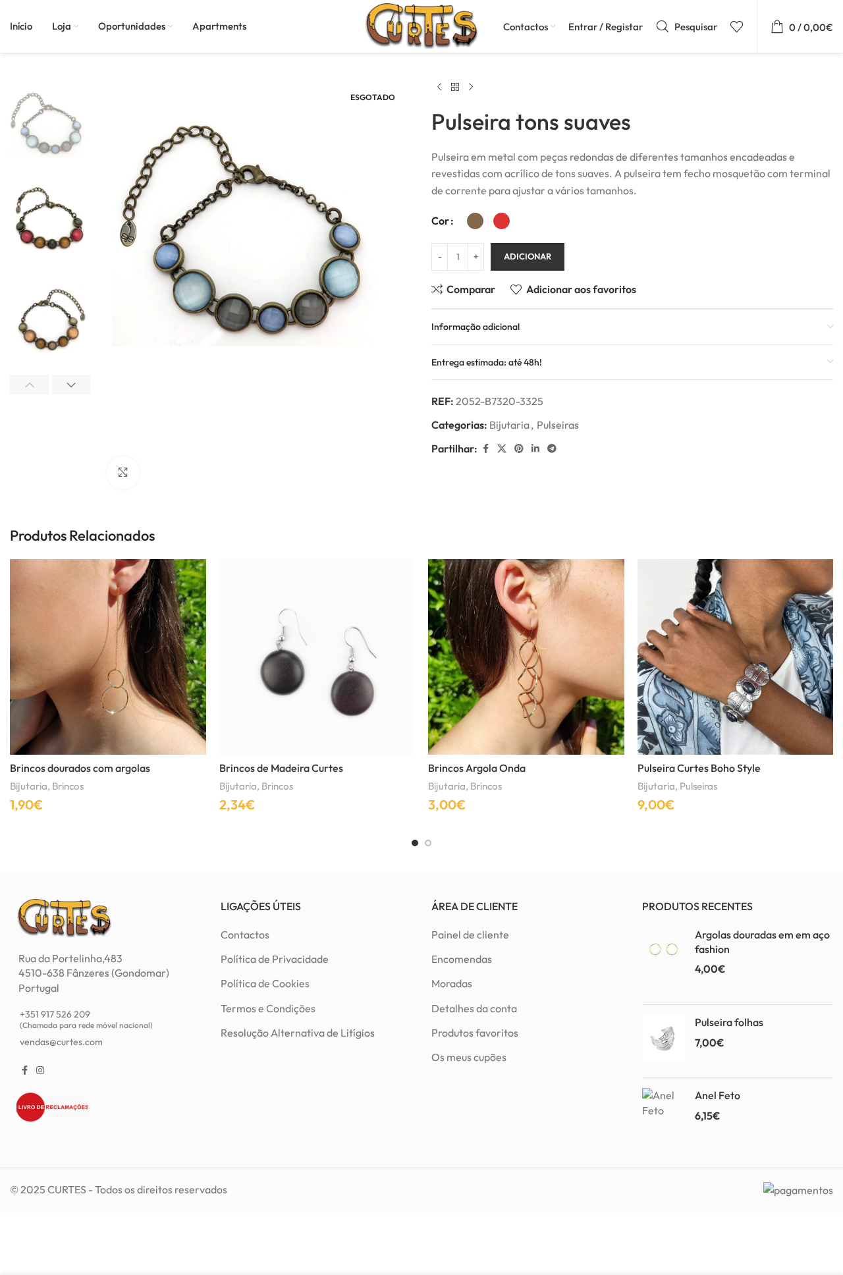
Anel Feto (717, 1095)
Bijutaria (509, 424)
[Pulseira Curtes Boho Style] (736, 657)
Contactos (245, 934)
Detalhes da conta (474, 1008)
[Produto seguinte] (471, 87)
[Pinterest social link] (519, 449)
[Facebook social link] (485, 449)
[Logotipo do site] (421, 25)
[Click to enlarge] (123, 472)
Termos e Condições (268, 1008)
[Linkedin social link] (535, 449)
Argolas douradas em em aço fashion (762, 942)
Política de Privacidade (275, 958)
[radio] (475, 221)
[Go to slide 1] (415, 843)
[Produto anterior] (439, 87)
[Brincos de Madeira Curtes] (317, 657)
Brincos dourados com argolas (80, 767)
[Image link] (64, 916)
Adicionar (527, 256)
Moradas (451, 983)
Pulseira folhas (729, 1022)
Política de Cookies (265, 983)
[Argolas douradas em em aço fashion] (663, 961)
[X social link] (501, 449)
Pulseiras (558, 424)
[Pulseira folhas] (663, 1041)
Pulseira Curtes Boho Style (699, 767)
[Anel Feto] (663, 1114)
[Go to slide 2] (428, 843)
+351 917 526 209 (86, 1018)
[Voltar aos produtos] (455, 87)
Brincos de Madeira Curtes (281, 767)
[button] (29, 384)
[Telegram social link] (551, 449)
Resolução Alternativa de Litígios (298, 1032)
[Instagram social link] (40, 1070)
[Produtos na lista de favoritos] (737, 26)
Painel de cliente (470, 934)
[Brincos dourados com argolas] (108, 657)
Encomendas (461, 958)
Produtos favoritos (474, 1032)
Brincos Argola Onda (477, 767)
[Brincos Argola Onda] (526, 657)
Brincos (68, 786)
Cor (440, 220)
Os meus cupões (468, 1057)
